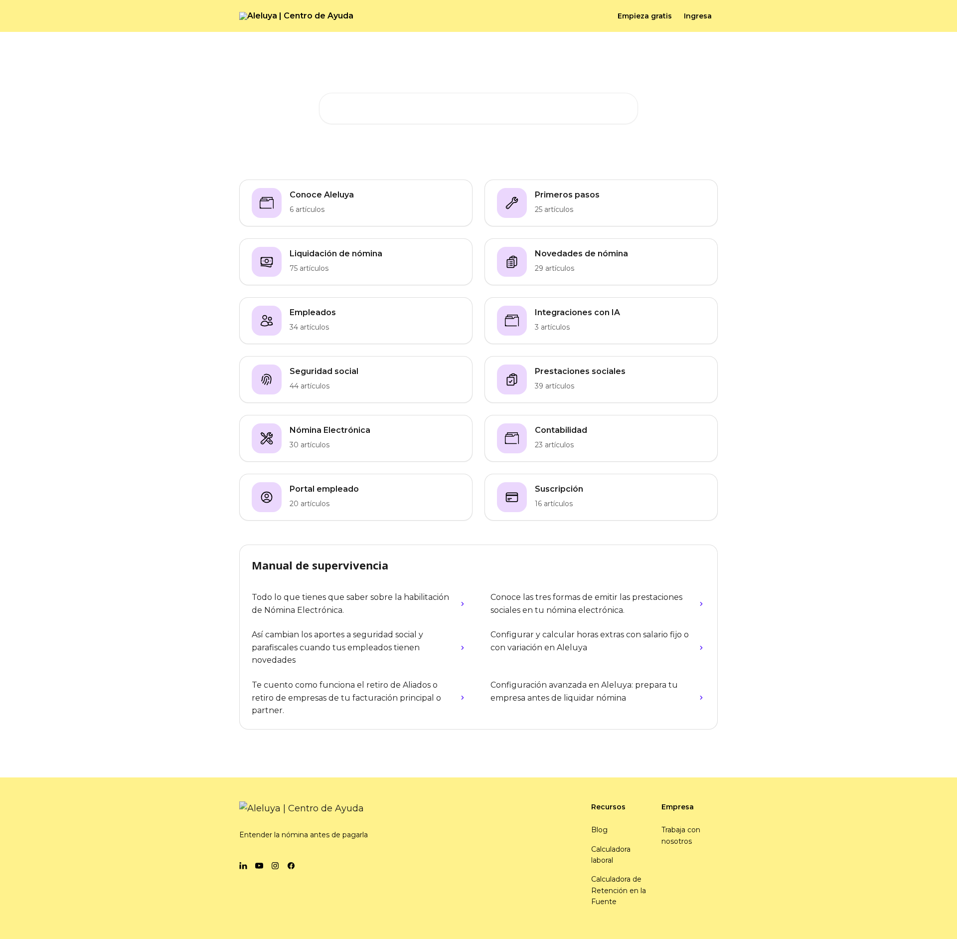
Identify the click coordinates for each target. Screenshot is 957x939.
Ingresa (698, 15)
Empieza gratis (645, 15)
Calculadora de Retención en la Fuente (618, 890)
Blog (599, 829)
